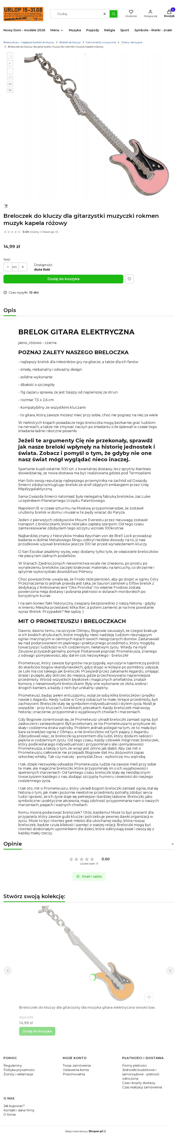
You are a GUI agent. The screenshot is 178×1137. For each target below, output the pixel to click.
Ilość (6, 259)
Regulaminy (12, 1066)
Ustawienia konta (76, 1070)
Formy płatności (134, 1066)
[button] (113, 14)
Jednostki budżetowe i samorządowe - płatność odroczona (141, 1074)
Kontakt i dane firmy (19, 1110)
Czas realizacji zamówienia (142, 1087)
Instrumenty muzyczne (101, 42)
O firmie (9, 1115)
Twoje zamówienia (77, 1066)
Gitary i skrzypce (131, 42)
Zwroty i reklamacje (18, 1074)
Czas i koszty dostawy (138, 1083)
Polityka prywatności (19, 1070)
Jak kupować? (14, 1106)
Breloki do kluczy (70, 42)
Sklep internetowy (84, 1131)
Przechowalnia (74, 1074)
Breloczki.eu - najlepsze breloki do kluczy (28, 42)
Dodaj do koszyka (63, 279)
